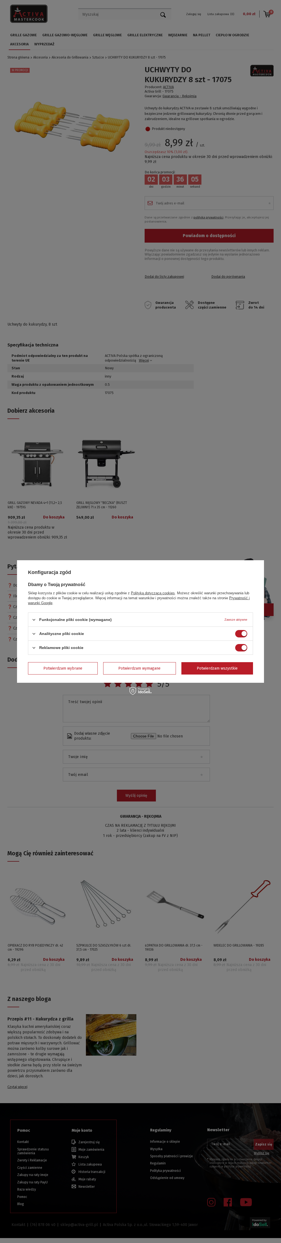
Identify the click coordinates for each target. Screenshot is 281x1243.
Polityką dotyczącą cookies (153, 593)
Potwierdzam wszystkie (217, 668)
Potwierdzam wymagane (139, 668)
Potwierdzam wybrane (62, 668)
